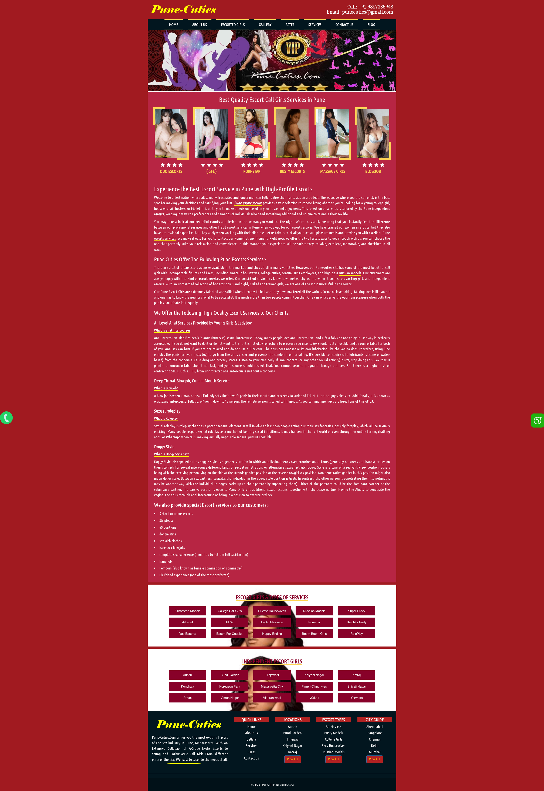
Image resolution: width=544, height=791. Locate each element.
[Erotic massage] (332, 133)
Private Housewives (272, 611)
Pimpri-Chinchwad (314, 686)
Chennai (375, 739)
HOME (173, 24)
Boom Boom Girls (314, 633)
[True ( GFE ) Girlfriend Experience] (211, 133)
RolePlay (356, 633)
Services (251, 745)
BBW (229, 622)
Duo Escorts (187, 633)
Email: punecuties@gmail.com (360, 11)
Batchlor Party (357, 622)
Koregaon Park (229, 686)
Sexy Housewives (333, 745)
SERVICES (314, 24)
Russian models (350, 272)
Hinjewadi (272, 675)
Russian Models (314, 611)
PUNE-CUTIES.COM (283, 785)
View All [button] (292, 759)
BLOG (371, 24)
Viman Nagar (230, 697)
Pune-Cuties (183, 10)
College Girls (333, 739)
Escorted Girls (233, 24)
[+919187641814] (6, 417)
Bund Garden (230, 675)
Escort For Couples (229, 633)
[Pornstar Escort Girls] (251, 133)
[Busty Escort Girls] (292, 133)
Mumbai (375, 752)
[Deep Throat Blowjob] (373, 133)
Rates (251, 752)
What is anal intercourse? (172, 330)
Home (251, 726)
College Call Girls (230, 611)
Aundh (187, 675)
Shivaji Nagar (356, 686)
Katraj (357, 675)
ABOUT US (199, 24)
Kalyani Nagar (314, 675)
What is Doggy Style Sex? (171, 454)
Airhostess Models (187, 611)
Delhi (374, 745)
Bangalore (374, 732)
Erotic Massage (272, 622)
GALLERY (265, 24)
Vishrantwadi (272, 697)
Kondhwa (187, 686)
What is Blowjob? (166, 388)
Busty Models (333, 732)
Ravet (187, 697)
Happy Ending (272, 633)
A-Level (187, 622)
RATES (290, 24)
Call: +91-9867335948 (370, 6)
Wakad (314, 697)
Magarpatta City (272, 686)
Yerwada (357, 697)
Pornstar (314, 622)
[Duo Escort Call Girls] (171, 133)
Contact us (251, 758)
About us (251, 732)
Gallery (251, 739)
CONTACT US (344, 24)
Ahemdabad (374, 726)
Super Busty (356, 611)
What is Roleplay (166, 418)
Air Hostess (333, 726)
